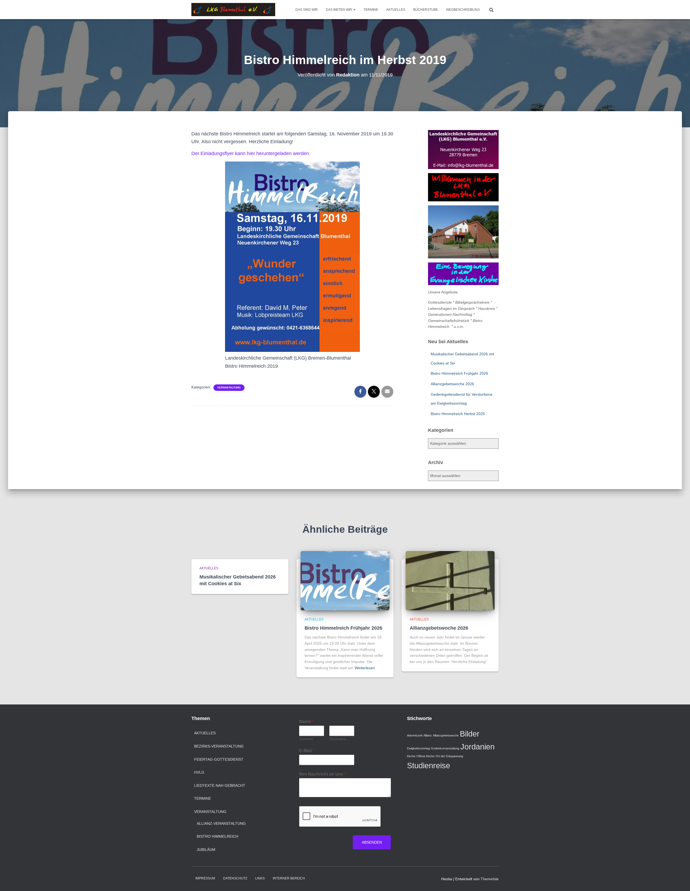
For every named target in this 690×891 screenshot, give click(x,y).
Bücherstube (425, 10)
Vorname (306, 739)
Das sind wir (306, 10)
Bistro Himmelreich (217, 836)
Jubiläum (206, 849)
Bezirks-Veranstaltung (219, 746)
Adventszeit (414, 735)
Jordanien (477, 746)
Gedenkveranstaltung (445, 748)
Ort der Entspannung (449, 756)
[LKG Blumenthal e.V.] (233, 9)
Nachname (337, 739)
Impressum (205, 878)
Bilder (469, 733)
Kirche (411, 756)
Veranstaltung (229, 387)
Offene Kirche (425, 756)
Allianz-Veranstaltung (221, 823)
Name (306, 721)
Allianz (427, 735)
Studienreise (428, 765)
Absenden (372, 842)
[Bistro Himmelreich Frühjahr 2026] (345, 580)
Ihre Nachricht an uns (322, 774)
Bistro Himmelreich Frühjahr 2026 (459, 373)
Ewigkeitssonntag (418, 748)
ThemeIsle (490, 879)
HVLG (199, 772)
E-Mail (306, 750)
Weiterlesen (365, 668)
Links (260, 878)
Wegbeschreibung (463, 10)
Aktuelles (395, 10)
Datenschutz (235, 878)
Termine (371, 10)
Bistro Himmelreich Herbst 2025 (458, 414)
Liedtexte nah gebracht (219, 785)
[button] (354, 10)
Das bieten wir (339, 10)
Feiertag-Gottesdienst (218, 759)
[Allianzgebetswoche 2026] (450, 580)
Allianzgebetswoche (446, 735)
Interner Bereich (289, 878)
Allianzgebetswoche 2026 (452, 384)
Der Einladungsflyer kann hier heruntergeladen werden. (250, 153)
